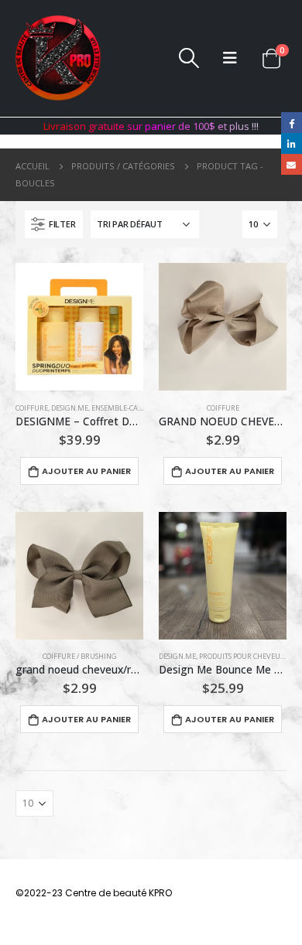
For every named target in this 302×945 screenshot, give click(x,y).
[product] (79, 327)
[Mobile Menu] (230, 58)
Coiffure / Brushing (80, 656)
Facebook (291, 122)
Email (291, 164)
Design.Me (69, 408)
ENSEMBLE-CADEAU (123, 408)
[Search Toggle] (189, 58)
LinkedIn (291, 143)
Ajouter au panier (86, 471)
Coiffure (31, 408)
